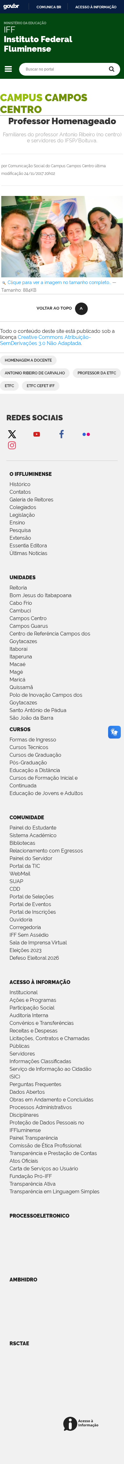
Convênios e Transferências (42, 1023)
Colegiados (23, 507)
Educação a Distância (35, 770)
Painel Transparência (34, 1138)
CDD (15, 889)
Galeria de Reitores (31, 500)
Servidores (22, 1054)
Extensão (20, 538)
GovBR (11, 7)
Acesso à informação (95, 7)
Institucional (24, 992)
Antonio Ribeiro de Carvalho (35, 373)
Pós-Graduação (28, 763)
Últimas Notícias (28, 553)
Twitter (11, 434)
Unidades (23, 577)
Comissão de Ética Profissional (45, 1146)
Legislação (22, 515)
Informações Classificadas (40, 1061)
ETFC (9, 386)
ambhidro (23, 1280)
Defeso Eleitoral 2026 (34, 958)
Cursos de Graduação (35, 755)
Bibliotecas (22, 843)
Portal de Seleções (32, 897)
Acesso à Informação (40, 982)
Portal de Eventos (30, 904)
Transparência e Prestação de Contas (53, 1153)
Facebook (61, 434)
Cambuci (20, 611)
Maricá (17, 680)
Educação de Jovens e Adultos (46, 793)
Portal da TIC (25, 866)
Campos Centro (28, 618)
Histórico (20, 484)
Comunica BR (49, 7)
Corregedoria (25, 927)
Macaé (17, 664)
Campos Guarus (29, 626)
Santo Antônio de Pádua (38, 710)
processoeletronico (39, 1216)
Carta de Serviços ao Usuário (44, 1169)
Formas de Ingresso (33, 740)
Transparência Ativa (33, 1184)
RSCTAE (19, 1343)
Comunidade (27, 818)
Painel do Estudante (33, 828)
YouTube (36, 434)
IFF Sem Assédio (29, 935)
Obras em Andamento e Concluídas (51, 1100)
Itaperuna (21, 657)
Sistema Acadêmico (33, 835)
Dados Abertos (27, 1092)
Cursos (20, 729)
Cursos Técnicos (29, 747)
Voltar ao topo (54, 308)
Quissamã (21, 687)
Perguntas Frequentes (35, 1084)
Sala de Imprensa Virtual (38, 943)
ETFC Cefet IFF (41, 386)
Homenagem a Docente (28, 360)
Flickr (86, 434)
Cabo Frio (21, 603)
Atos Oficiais (24, 1161)
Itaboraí (18, 649)
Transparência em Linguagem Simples (55, 1192)
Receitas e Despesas (34, 1031)
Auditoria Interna (29, 1015)
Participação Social (32, 1008)
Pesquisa (20, 530)
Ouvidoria (21, 920)
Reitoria (18, 588)
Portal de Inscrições (33, 912)
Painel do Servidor (31, 858)
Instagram (11, 445)
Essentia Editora (28, 546)
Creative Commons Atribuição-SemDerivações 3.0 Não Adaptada (45, 340)
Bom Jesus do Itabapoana (41, 595)
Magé (16, 672)
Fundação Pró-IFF (31, 1176)
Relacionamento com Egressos (46, 851)
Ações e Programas (33, 1000)
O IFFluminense (31, 474)
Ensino (17, 523)
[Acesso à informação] (81, 1424)
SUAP (16, 881)
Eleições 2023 (26, 950)
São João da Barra (31, 718)
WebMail (20, 874)
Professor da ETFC (97, 373)
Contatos (20, 492)
